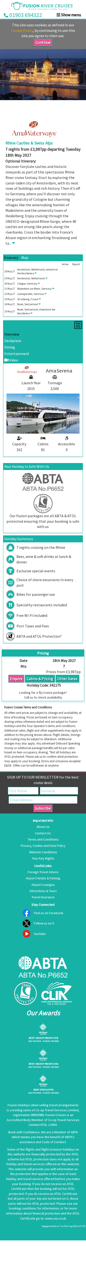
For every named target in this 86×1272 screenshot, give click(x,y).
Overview (11, 334)
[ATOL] (25, 993)
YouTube (40, 934)
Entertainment (16, 353)
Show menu (70, 14)
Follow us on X (44, 923)
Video (13, 360)
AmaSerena (27, 273)
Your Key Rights (43, 858)
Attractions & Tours (43, 891)
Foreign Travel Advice (43, 872)
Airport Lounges (43, 884)
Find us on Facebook (48, 913)
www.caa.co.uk (55, 1218)
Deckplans (12, 340)
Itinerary (11, 257)
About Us (43, 827)
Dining (9, 347)
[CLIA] (56, 993)
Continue (43, 42)
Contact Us (43, 833)
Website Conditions (43, 852)
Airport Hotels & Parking (43, 878)
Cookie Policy (22, 30)
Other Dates (67, 678)
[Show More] (13, 243)
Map (24, 257)
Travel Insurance (43, 897)
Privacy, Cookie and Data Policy (43, 845)
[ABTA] (43, 967)
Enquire (16, 678)
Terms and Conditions (43, 839)
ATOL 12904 (48, 1125)
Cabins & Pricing (40, 678)
